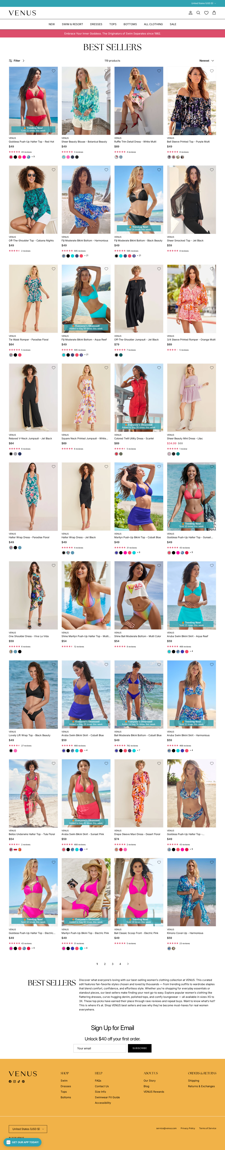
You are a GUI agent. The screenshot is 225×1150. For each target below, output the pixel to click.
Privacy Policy (188, 1128)
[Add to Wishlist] (53, 71)
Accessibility (103, 1102)
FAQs (98, 1080)
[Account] (190, 13)
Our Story (150, 1080)
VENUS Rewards (154, 1091)
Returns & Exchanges (201, 1086)
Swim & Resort (72, 24)
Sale (173, 24)
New (52, 24)
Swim (64, 1080)
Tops (113, 24)
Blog (146, 1086)
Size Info (100, 1091)
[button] (22, 1142)
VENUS (20, 1137)
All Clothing (153, 24)
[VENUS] (22, 12)
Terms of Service (207, 1128)
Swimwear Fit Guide (107, 1097)
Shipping (193, 1080)
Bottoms (130, 24)
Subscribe (140, 1048)
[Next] (127, 963)
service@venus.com (166, 1128)
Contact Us (102, 1086)
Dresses (96, 24)
